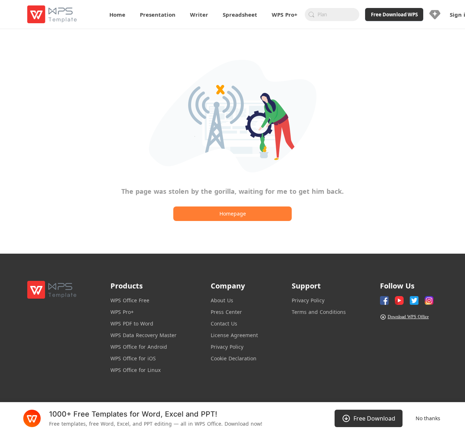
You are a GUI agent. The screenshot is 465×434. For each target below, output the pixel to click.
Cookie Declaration (233, 358)
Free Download (374, 418)
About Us (222, 300)
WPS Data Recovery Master (143, 335)
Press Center (226, 311)
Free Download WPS (394, 14)
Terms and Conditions (319, 311)
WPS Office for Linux (135, 370)
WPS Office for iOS (133, 358)
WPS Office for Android (138, 346)
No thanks (428, 418)
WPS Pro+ (122, 311)
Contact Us (224, 323)
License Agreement (234, 335)
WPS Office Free (129, 300)
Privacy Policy (227, 346)
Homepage (232, 213)
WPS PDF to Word (131, 323)
